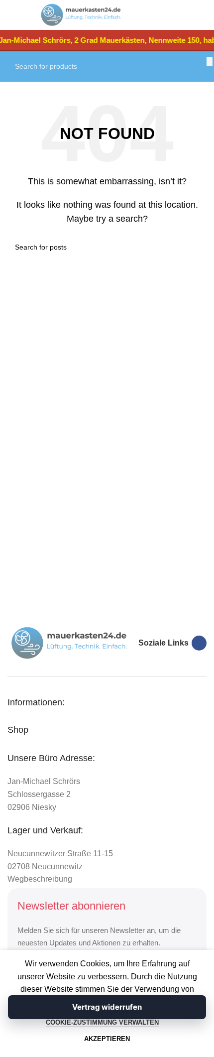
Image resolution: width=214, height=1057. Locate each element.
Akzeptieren (107, 1039)
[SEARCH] (210, 61)
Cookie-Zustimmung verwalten (102, 1022)
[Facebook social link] (199, 643)
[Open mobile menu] (17, 15)
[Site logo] (81, 14)
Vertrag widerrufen (107, 1007)
